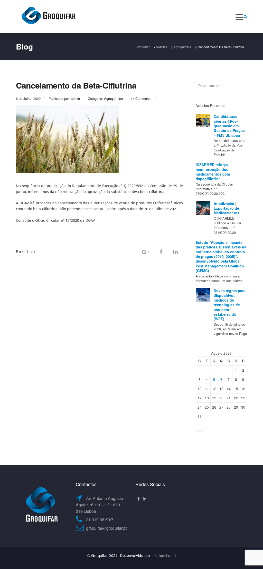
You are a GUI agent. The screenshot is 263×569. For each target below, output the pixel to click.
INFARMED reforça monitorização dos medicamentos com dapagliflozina (213, 171)
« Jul (199, 429)
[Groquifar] (48, 15)
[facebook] (161, 252)
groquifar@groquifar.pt (106, 528)
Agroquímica (113, 98)
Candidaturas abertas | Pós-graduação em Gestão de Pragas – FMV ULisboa (229, 126)
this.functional (164, 555)
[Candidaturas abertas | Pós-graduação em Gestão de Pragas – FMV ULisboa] (203, 121)
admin (75, 98)
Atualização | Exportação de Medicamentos (226, 208)
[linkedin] (175, 252)
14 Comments (141, 98)
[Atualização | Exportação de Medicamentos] (203, 208)
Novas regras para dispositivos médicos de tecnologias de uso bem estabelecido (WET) (230, 304)
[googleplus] (145, 252)
